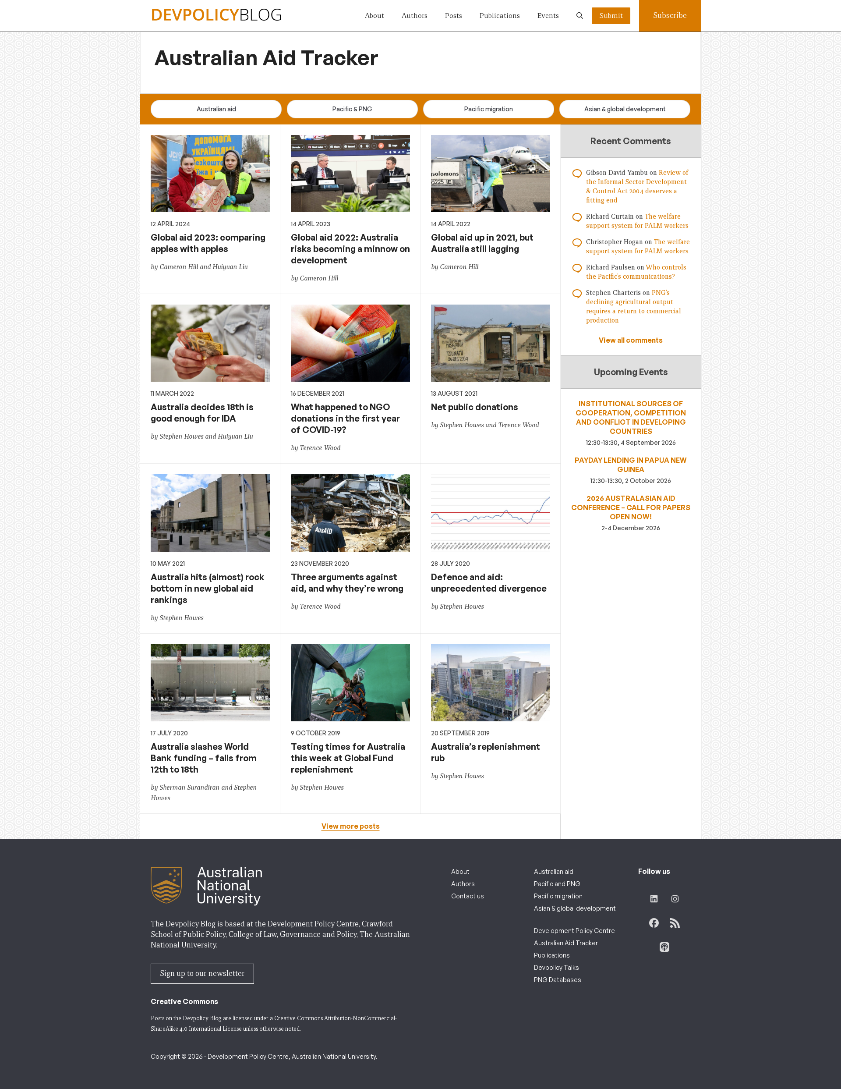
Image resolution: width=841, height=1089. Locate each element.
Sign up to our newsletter (202, 973)
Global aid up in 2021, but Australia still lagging (482, 243)
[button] (580, 16)
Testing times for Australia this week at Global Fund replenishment (348, 758)
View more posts (351, 826)
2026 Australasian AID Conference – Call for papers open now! (630, 507)
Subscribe (670, 15)
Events (548, 15)
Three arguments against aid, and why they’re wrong (347, 582)
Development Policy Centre (574, 930)
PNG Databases (557, 979)
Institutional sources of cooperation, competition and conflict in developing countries (631, 417)
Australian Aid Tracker (566, 943)
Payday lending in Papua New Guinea (631, 465)
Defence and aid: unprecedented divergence (489, 582)
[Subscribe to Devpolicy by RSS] (675, 923)
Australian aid (216, 109)
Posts (453, 15)
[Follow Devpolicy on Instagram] (675, 898)
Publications (500, 15)
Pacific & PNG (352, 109)
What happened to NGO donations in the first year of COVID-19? (345, 418)
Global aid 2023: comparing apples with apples (208, 243)
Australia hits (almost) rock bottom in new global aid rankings (208, 588)
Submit (611, 15)
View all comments (631, 340)
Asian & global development (625, 109)
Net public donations (474, 406)
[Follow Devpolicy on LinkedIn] (654, 898)
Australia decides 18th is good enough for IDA (202, 412)
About (374, 15)
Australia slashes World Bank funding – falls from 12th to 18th (204, 758)
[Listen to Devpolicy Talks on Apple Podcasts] (664, 947)
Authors (415, 15)
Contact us (467, 896)
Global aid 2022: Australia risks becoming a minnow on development (350, 249)
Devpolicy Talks (556, 967)
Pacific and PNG (557, 883)
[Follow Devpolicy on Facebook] (654, 923)
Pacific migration (488, 109)
